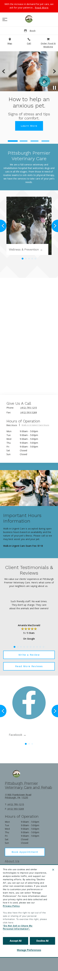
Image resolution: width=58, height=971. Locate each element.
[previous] (4, 71)
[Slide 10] (43, 646)
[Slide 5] (35, 258)
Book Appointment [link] (25, 851)
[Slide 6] (30, 646)
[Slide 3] (29, 258)
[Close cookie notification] (53, 869)
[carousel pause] (54, 87)
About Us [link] (12, 861)
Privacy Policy (11, 906)
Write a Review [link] (29, 654)
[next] (54, 71)
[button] (4, 19)
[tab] (13, 425)
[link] (29, 19)
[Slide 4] (32, 258)
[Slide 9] (40, 646)
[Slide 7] (33, 646)
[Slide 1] (22, 258)
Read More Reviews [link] (29, 666)
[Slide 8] (37, 646)
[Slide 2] (24, 141)
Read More (41, 7)
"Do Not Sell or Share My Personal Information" (18, 927)
